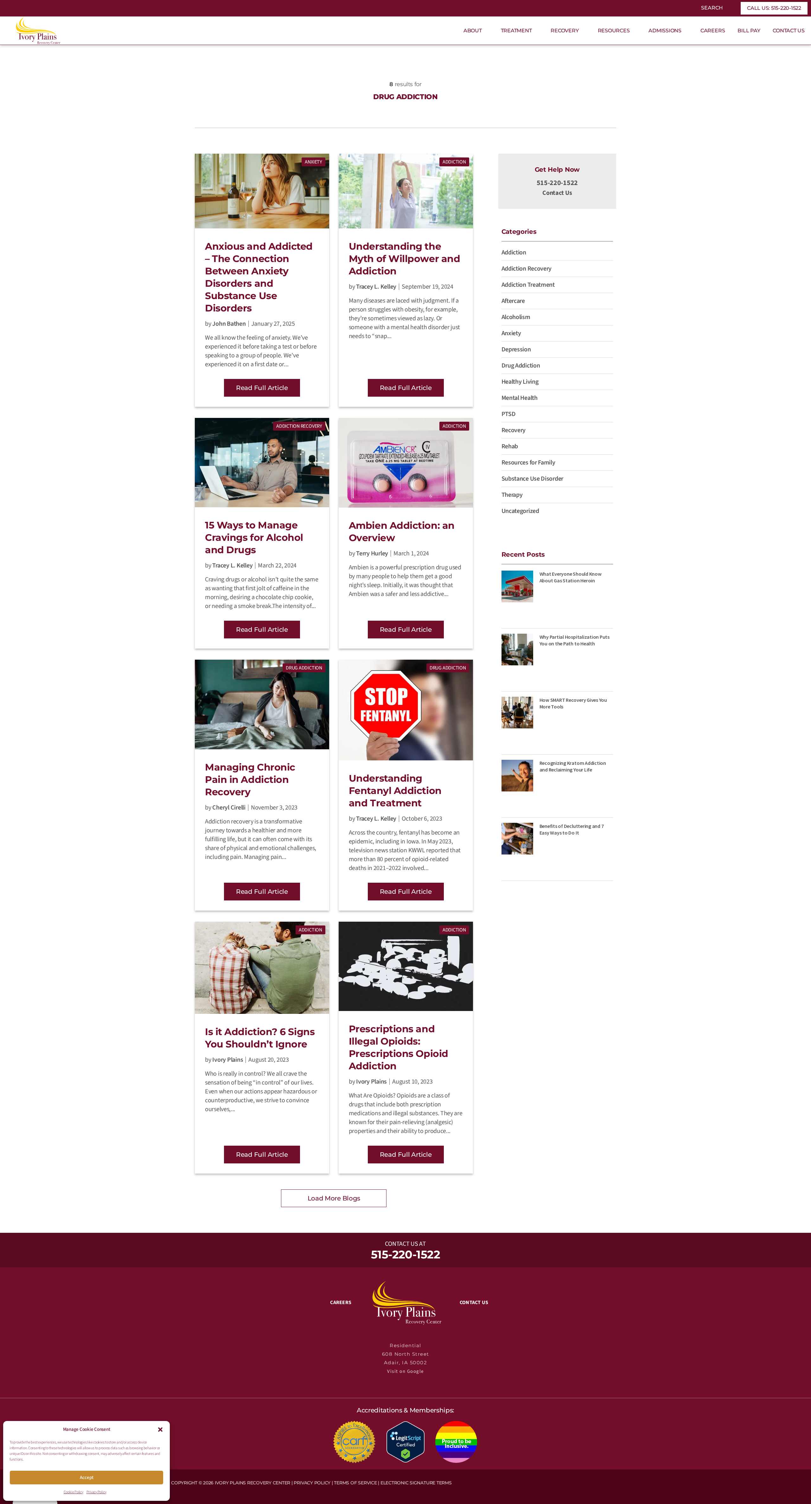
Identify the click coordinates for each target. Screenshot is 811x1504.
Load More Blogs (334, 1198)
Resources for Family (528, 462)
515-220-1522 (557, 183)
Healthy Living (520, 381)
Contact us (401, 1243)
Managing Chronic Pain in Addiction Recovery (250, 779)
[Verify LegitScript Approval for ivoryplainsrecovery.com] (405, 1441)
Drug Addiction (304, 667)
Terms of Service (355, 1483)
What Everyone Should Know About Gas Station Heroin (571, 577)
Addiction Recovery (299, 426)
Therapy (512, 494)
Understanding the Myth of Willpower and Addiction (404, 258)
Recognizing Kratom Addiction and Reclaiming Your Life (573, 766)
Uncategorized (520, 511)
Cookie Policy (73, 1492)
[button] (160, 1429)
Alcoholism (515, 317)
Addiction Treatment (528, 284)
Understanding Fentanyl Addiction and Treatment (395, 790)
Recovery (513, 430)
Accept (86, 1477)
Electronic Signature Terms (416, 1483)
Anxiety (313, 161)
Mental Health (519, 398)
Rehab (509, 446)
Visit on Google (405, 1371)
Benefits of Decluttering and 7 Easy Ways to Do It (572, 829)
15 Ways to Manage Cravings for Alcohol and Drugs (254, 537)
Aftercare (513, 301)
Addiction (454, 161)
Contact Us (557, 193)
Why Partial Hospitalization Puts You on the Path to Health (575, 640)
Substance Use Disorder (532, 478)
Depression (516, 349)
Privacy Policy (96, 1492)
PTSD (508, 414)
